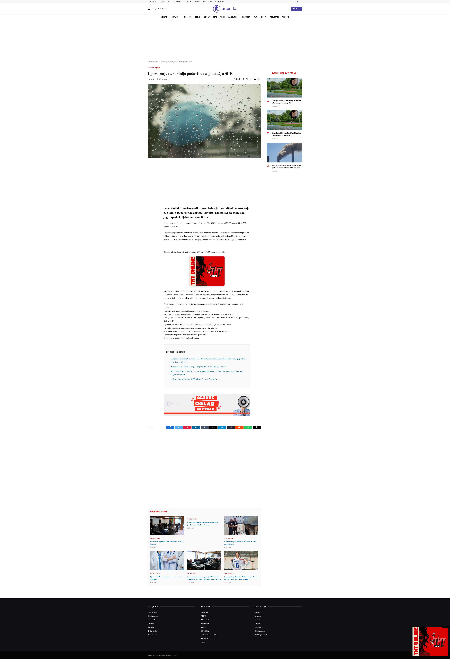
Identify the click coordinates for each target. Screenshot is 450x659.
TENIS (203, 616)
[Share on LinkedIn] (254, 79)
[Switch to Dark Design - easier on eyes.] (298, 2)
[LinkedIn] (150, 196)
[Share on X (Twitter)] (247, 79)
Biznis (198, 17)
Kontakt (296, 9)
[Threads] (150, 218)
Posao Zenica (219, 2)
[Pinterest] (150, 180)
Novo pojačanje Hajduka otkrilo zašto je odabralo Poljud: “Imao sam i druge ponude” (241, 578)
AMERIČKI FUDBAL (208, 635)
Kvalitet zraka (207, 2)
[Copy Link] (251, 79)
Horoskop (197, 2)
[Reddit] (150, 202)
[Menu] (149, 8)
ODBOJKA (205, 631)
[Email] (150, 186)
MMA (203, 642)
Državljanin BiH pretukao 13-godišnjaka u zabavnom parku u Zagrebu (286, 101)
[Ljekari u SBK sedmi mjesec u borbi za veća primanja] (167, 560)
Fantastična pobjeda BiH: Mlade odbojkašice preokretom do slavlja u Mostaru (202, 523)
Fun (255, 17)
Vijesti (164, 17)
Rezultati (274, 17)
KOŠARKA (205, 620)
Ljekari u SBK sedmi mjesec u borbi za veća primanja (165, 578)
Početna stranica (153, 62)
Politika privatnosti (261, 635)
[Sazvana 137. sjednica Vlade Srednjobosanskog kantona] (167, 525)
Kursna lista (178, 2)
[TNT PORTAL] (225, 9)
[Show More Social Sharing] (259, 79)
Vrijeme (285, 17)
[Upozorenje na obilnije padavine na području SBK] (204, 121)
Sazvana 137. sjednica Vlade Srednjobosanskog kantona (166, 542)
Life (215, 17)
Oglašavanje (259, 627)
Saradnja (257, 623)
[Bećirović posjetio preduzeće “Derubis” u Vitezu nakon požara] (241, 525)
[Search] (301, 2)
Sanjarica (188, 2)
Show (263, 17)
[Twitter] (150, 175)
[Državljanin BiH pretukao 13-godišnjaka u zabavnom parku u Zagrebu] (284, 88)
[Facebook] (150, 169)
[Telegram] (150, 207)
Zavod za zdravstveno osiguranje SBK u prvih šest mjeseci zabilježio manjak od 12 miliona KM (204, 578)
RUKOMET (205, 623)
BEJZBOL (204, 638)
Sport (207, 17)
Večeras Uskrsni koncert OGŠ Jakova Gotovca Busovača (194, 379)
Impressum (258, 616)
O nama (257, 612)
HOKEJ (203, 627)
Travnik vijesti (154, 68)
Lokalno (174, 17)
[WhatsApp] (150, 212)
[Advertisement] (225, 40)
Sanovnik (232, 17)
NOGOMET (205, 612)
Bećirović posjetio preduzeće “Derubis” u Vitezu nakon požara (240, 542)
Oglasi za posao (166, 2)
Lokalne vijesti (153, 2)
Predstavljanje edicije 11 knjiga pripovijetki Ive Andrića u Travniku (198, 366)
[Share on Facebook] (243, 79)
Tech (222, 17)
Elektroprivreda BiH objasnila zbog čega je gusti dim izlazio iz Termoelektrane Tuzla (286, 166)
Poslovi (187, 17)
